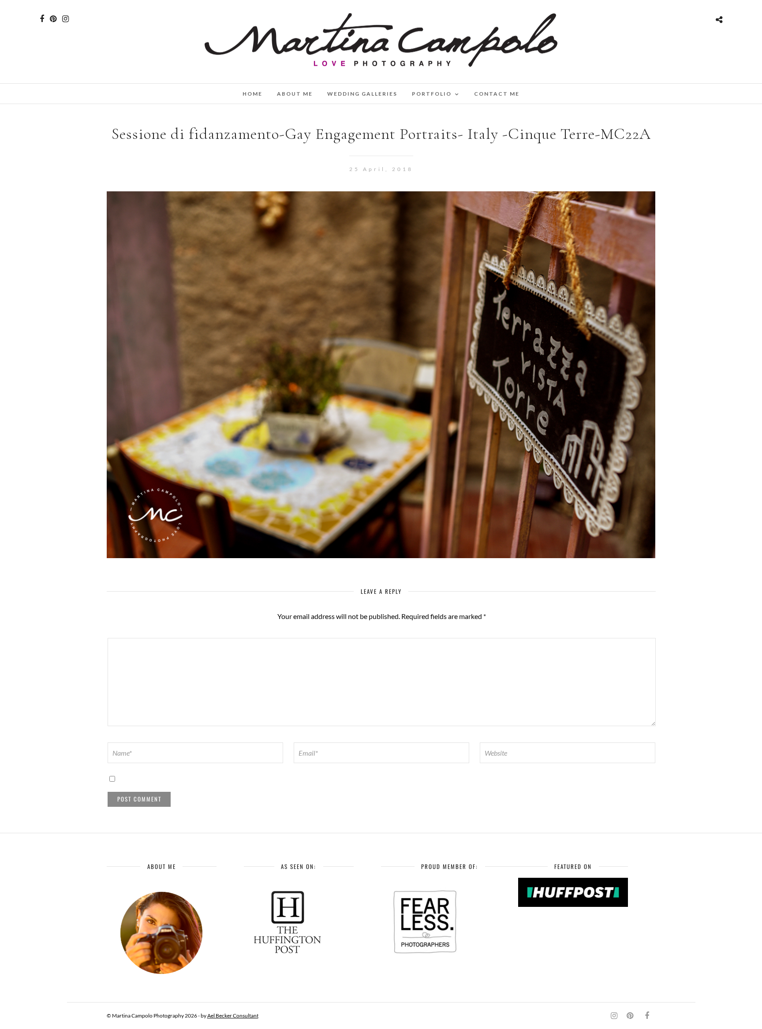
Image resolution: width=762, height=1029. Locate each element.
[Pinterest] (53, 19)
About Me (295, 93)
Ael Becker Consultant (232, 1015)
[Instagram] (65, 19)
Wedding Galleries (362, 93)
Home (252, 93)
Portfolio (432, 93)
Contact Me (496, 93)
